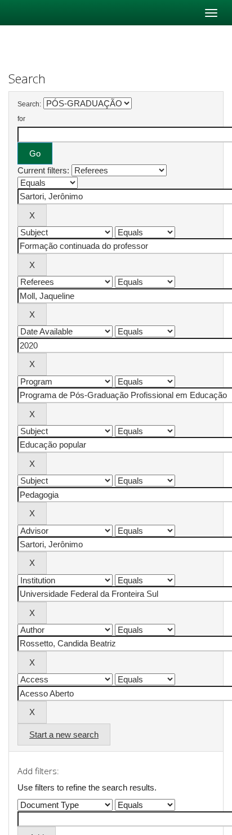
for (21, 119)
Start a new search (64, 734)
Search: (29, 104)
